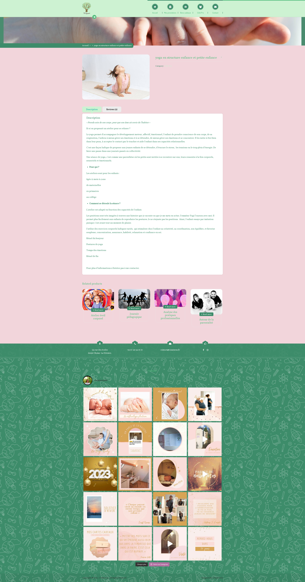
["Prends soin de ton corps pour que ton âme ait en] (170, 474)
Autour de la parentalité (206, 321)
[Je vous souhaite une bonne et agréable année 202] (100, 474)
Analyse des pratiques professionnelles (170, 315)
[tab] (92, 109)
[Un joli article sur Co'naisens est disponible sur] (135, 439)
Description (92, 109)
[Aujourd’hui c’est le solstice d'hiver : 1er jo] (100, 509)
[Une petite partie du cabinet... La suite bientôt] (170, 544)
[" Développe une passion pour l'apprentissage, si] (205, 509)
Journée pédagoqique (134, 315)
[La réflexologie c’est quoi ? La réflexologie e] (135, 404)
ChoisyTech (218, 578)
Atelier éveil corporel (98, 317)
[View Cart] (94, 17)
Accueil (85, 45)
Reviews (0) (111, 109)
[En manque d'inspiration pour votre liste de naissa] (100, 544)
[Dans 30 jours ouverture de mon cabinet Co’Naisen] (205, 544)
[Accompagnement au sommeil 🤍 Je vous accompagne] (100, 404)
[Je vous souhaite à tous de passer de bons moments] (205, 474)
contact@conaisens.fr (170, 350)
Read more (99, 310)
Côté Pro (168, 66)
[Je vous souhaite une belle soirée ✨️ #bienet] (135, 544)
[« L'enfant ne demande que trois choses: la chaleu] (170, 404)
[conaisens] (86, 8)
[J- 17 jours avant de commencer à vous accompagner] (170, 509)
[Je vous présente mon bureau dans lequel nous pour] (135, 474)
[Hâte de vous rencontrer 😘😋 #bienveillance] (205, 439)
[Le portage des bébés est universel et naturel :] (205, 404)
